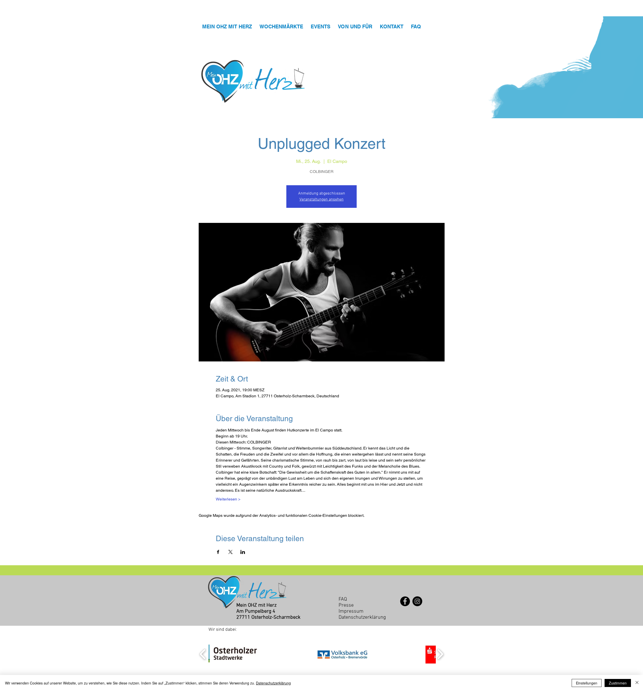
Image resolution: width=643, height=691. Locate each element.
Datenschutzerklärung (273, 682)
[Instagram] (417, 601)
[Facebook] (405, 601)
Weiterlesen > (228, 499)
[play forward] (440, 654)
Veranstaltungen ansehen (321, 199)
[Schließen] (637, 683)
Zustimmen (618, 682)
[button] (233, 654)
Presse (346, 605)
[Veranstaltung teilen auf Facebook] (218, 552)
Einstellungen (586, 682)
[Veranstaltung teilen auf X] (230, 552)
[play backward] (202, 654)
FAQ (343, 599)
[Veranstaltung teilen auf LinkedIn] (242, 552)
